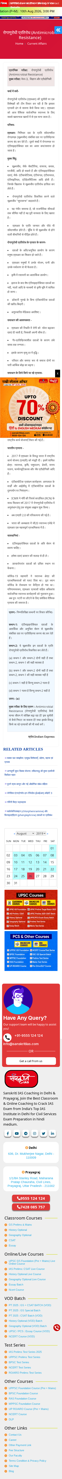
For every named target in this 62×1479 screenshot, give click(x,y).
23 (8, 876)
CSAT (12, 1240)
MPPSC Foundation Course (24, 1403)
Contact (54, 3)
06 (37, 855)
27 (37, 876)
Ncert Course (16, 1289)
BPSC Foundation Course (23, 1393)
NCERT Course (18, 1414)
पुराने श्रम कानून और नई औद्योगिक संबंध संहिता (27, 784)
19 (30, 869)
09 (8, 862)
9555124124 (33, 3)
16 (8, 869)
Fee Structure (16, 1450)
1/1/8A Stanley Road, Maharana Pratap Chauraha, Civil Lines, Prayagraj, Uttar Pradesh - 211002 (31, 1182)
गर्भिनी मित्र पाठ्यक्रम (16, 802)
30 (8, 883)
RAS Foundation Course (22, 1398)
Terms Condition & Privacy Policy (27, 1460)
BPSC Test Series (19, 1362)
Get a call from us (30, 1061)
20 (37, 869)
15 (52, 862)
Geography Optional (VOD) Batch (28, 1326)
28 (44, 876)
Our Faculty (15, 1455)
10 (15, 862)
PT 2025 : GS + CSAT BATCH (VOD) (30, 1305)
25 (23, 876)
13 (37, 862)
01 (52, 848)
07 (44, 855)
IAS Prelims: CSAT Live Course (27, 1269)
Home (19, 43)
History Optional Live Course (25, 1274)
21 (44, 869)
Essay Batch (16, 1284)
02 (8, 855)
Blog (11, 1471)
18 (23, 869)
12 (30, 862)
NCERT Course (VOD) (22, 1336)
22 (52, 869)
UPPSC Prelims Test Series (24, 1357)
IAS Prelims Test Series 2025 (25, 1352)
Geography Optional (20, 1235)
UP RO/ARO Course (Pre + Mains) (29, 1409)
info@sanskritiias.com (21, 1044)
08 (52, 855)
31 (15, 883)
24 (15, 876)
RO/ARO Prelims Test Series (25, 1372)
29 (52, 876)
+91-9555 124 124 (28, 1035)
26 (30, 876)
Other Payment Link (20, 1445)
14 (44, 862)
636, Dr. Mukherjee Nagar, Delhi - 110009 (31, 1155)
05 (30, 855)
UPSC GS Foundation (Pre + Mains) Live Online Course (32, 1262)
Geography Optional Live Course (27, 1279)
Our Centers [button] (16, 3)
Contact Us (15, 1434)
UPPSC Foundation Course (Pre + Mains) (32, 1388)
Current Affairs (37, 43)
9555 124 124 (32, 1198)
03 (15, 855)
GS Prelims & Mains (20, 1224)
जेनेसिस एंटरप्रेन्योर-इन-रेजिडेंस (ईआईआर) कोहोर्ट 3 (29, 793)
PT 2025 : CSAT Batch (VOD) (25, 1315)
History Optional (18, 1230)
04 (23, 855)
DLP (11, 1419)
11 (23, 862)
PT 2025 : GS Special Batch (24, 1310)
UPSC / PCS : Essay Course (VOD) (29, 1331)
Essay (12, 1245)
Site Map (14, 1466)
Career (13, 1440)
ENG (4, 3)
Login (45, 3)
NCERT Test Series (20, 1367)
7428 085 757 (32, 1206)
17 (15, 869)
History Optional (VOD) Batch (25, 1320)
